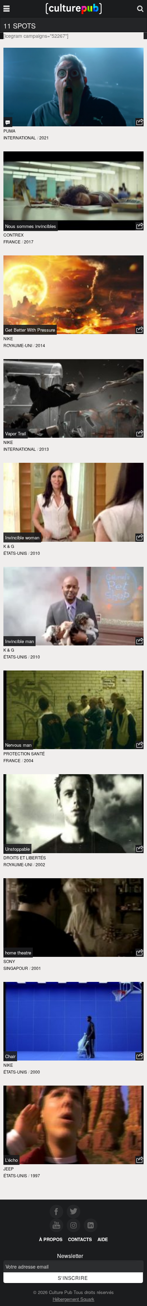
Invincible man (19, 641)
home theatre (18, 952)
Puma (9, 131)
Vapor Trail (15, 433)
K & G (8, 546)
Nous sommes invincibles (30, 226)
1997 (35, 1175)
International (19, 137)
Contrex (13, 235)
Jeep (8, 1168)
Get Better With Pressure (30, 329)
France (12, 241)
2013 (44, 449)
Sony (9, 961)
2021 (44, 137)
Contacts (80, 1239)
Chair (10, 1056)
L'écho (11, 1160)
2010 (35, 553)
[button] (139, 122)
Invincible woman (22, 537)
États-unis (15, 553)
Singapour (15, 968)
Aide (102, 1239)
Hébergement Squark (73, 1299)
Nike (8, 338)
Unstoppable (17, 849)
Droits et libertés (24, 857)
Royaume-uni (17, 345)
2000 (35, 1072)
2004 (29, 760)
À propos (51, 1239)
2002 (40, 864)
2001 (36, 968)
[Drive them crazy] (8, 122)
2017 (29, 241)
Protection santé (24, 753)
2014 (40, 345)
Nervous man (18, 745)
